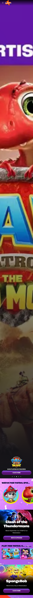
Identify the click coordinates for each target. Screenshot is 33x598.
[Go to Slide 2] (14, 476)
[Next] (32, 494)
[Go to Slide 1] (12, 476)
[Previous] (1, 494)
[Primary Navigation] (3, 3)
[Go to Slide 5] (20, 476)
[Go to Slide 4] (18, 476)
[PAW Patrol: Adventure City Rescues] (11, 554)
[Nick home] (8, 2)
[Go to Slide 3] (16, 476)
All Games (28, 546)
